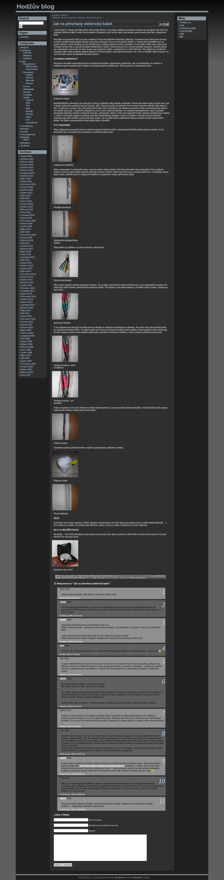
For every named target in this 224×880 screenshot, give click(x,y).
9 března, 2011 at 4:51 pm (70, 706)
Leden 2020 (26, 226)
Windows (25, 137)
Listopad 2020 (28, 215)
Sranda (24, 131)
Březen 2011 (27, 327)
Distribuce (28, 72)
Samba (29, 114)
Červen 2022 (27, 187)
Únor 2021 (26, 212)
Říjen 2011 (26, 310)
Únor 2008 (26, 350)
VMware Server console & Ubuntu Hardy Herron (76, 17)
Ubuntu (29, 83)
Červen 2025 (27, 164)
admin (63, 619)
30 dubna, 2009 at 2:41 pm (70, 642)
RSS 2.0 (89, 578)
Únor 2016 (26, 254)
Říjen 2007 (26, 355)
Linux (23, 61)
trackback (126, 578)
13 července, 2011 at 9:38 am (72, 774)
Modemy (27, 55)
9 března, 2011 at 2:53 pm (70, 675)
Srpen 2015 (26, 263)
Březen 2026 (27, 162)
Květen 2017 (27, 246)
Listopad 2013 (28, 291)
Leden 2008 (26, 352)
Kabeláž (27, 53)
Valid (186, 31)
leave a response (112, 578)
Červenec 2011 (28, 319)
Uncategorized (28, 134)
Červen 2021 (27, 204)
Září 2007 (25, 358)
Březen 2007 (27, 372)
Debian (29, 75)
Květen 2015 (27, 265)
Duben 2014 (27, 279)
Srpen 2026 (26, 156)
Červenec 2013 (28, 296)
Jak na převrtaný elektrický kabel (82, 24)
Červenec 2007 (28, 364)
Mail (28, 108)
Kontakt (25, 37)
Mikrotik (30, 80)
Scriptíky (27, 95)
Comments (188, 28)
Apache (30, 100)
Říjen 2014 (26, 271)
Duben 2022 (27, 193)
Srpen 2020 (26, 218)
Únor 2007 (26, 375)
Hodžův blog (35, 6)
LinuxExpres (27, 126)
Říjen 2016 (26, 251)
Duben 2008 (27, 344)
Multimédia (28, 89)
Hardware (25, 50)
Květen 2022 (27, 190)
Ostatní (26, 92)
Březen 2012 (27, 308)
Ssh (28, 120)
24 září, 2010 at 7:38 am (69, 654)
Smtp (28, 117)
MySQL (29, 111)
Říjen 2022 (26, 178)
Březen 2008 (27, 347)
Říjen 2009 (26, 330)
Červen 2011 (27, 322)
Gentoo (29, 77)
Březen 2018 (27, 240)
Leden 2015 (26, 268)
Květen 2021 (27, 207)
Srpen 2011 (26, 316)
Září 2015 (25, 260)
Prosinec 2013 (28, 288)
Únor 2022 (26, 195)
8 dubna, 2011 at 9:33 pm (70, 726)
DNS (28, 103)
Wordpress (119, 877)
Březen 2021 (27, 209)
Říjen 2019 (26, 229)
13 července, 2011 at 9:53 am (72, 794)
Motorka (25, 129)
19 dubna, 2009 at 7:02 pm (70, 616)
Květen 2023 (27, 176)
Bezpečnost (29, 64)
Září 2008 (25, 338)
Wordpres (25, 143)
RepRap (27, 58)
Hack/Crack (32, 69)
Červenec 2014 (28, 274)
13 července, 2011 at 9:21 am (72, 754)
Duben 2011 (26, 324)
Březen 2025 (27, 170)
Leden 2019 (26, 237)
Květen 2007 (27, 366)
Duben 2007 (27, 369)
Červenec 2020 (28, 221)
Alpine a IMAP (61, 15)
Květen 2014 (27, 277)
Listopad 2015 (28, 257)
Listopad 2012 (28, 305)
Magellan (138, 877)
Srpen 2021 (26, 201)
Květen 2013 (27, 299)
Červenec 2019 (28, 235)
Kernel (26, 86)
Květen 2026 (27, 159)
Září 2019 (25, 232)
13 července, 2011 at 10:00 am (72, 810)
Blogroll (24, 47)
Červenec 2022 (28, 184)
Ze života (25, 146)
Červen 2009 (27, 333)
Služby (26, 97)
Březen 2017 (27, 249)
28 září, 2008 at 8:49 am (69, 598)
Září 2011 (25, 313)
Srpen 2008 (26, 341)
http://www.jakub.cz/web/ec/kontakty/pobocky (101, 766)
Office (26, 140)
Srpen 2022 (26, 181)
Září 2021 (25, 198)
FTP (28, 106)
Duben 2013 (27, 302)
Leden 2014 (26, 285)
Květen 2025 (27, 167)
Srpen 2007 (26, 361)
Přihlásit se (185, 22)
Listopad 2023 (28, 173)
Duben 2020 (27, 223)
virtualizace (31, 122)
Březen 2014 (27, 282)
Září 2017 (25, 243)
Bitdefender (32, 66)
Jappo (63, 602)
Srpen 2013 (26, 294)
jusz (62, 645)
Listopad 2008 (28, 336)
